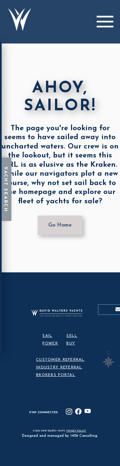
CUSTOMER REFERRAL (60, 360)
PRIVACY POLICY (76, 431)
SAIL (47, 336)
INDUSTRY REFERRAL (59, 367)
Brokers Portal (55, 375)
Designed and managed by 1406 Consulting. (60, 436)
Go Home (60, 225)
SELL (71, 336)
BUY (70, 343)
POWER (50, 343)
